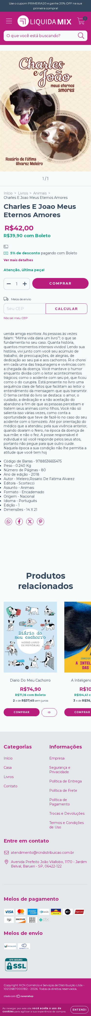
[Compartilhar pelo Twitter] (30, 524)
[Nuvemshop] (19, 997)
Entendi (79, 1009)
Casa (8, 767)
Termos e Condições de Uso (66, 825)
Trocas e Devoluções (66, 813)
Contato (10, 786)
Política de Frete (63, 790)
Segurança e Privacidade (59, 769)
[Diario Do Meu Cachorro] (49, 712)
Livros (23, 193)
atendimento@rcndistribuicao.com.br (42, 852)
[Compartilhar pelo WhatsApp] (8, 522)
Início (8, 193)
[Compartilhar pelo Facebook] (20, 524)
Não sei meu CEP (16, 318)
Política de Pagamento (59, 802)
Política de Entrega (65, 781)
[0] (81, 22)
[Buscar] (81, 36)
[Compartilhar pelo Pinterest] (40, 524)
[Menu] (9, 21)
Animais (40, 193)
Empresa (57, 758)
